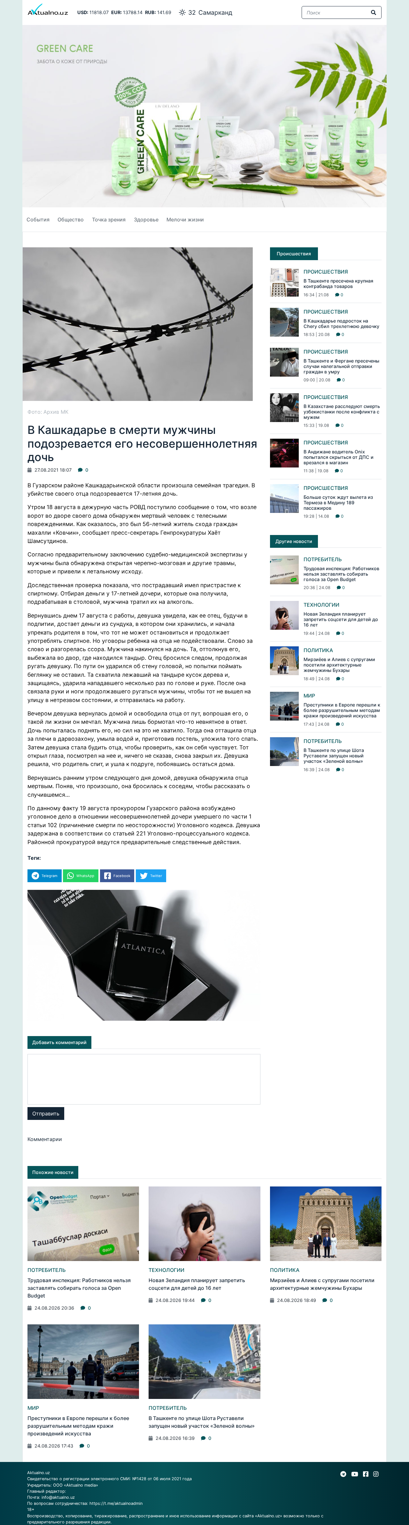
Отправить (45, 1113)
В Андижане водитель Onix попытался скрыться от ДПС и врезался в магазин (339, 457)
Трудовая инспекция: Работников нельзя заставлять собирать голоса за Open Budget (341, 574)
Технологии (321, 605)
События (38, 219)
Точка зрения (109, 219)
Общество (71, 219)
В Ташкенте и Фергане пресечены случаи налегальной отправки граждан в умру (341, 366)
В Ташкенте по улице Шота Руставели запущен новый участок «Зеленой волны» (334, 755)
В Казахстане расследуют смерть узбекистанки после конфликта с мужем (342, 411)
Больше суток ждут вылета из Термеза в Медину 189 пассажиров (338, 502)
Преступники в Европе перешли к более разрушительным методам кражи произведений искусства (342, 710)
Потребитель (323, 559)
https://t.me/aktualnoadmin (116, 1503)
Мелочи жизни (185, 219)
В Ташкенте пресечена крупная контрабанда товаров (338, 283)
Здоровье (146, 219)
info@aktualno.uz (58, 1497)
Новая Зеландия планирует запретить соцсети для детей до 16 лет (341, 619)
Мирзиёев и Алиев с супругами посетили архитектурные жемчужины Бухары (339, 665)
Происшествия (326, 271)
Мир (309, 695)
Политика (318, 650)
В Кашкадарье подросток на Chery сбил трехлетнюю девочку (341, 323)
